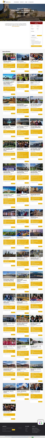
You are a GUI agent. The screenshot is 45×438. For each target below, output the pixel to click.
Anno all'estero (10, 20)
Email (38, 28)
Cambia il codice (39, 35)
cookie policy (29, 437)
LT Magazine (31, 2)
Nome (32, 25)
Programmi (16, 2)
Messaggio (32, 31)
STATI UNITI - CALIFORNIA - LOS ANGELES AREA (19, 20)
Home (26, 2)
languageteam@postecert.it (36, 431)
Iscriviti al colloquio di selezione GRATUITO (36, 23)
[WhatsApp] (41, 423)
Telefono (32, 28)
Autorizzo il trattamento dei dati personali (36, 44)
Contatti (22, 2)
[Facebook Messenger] (40, 423)
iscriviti (13, 429)
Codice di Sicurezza (34, 37)
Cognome (38, 25)
